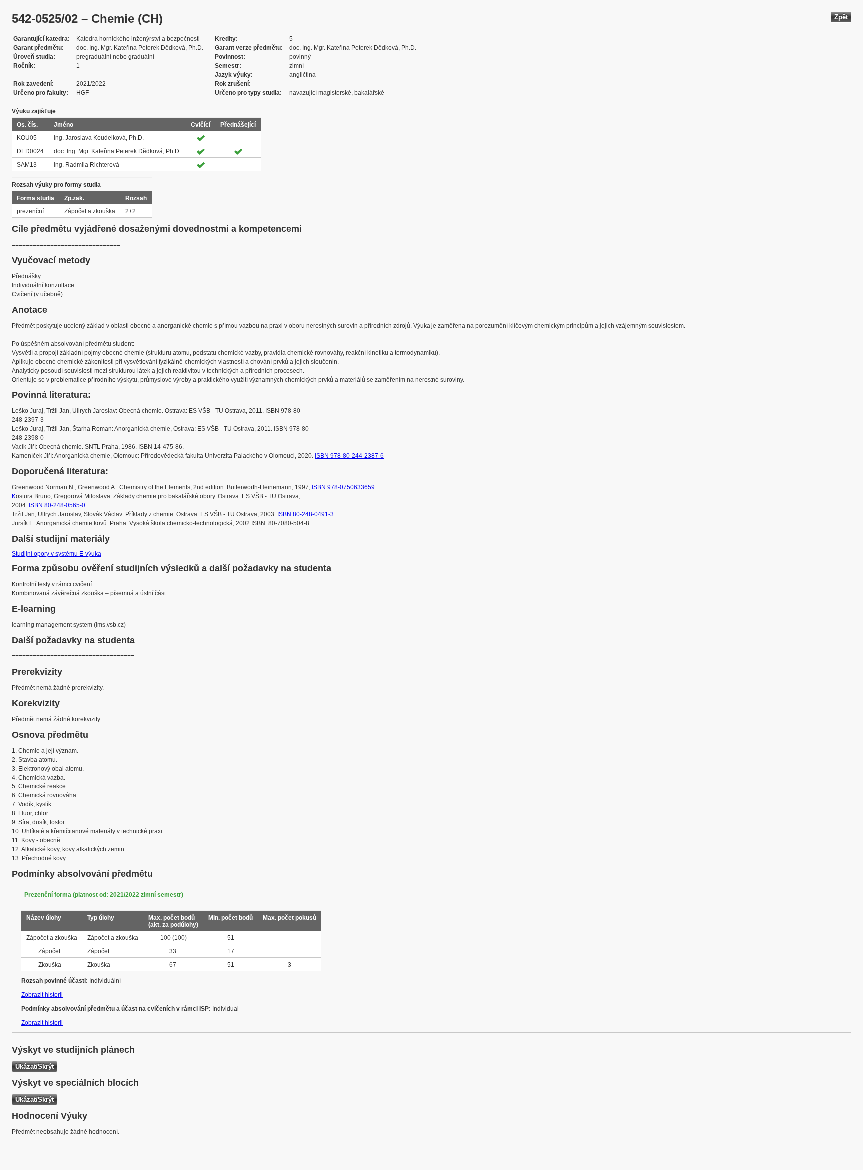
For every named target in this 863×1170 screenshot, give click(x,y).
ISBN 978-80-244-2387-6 (349, 455)
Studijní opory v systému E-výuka (56, 553)
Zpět (841, 17)
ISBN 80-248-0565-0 (57, 505)
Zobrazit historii (42, 994)
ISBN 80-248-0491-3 (305, 514)
